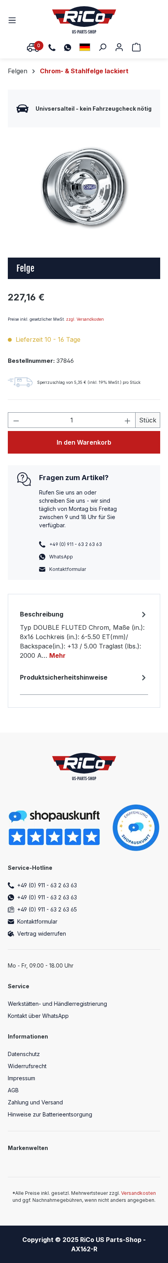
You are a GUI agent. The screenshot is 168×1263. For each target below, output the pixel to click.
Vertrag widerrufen (41, 933)
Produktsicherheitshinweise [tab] (63, 677)
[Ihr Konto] (119, 47)
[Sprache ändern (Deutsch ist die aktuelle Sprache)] (84, 47)
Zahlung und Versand (35, 1102)
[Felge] (84, 187)
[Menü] (14, 19)
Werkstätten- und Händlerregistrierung (57, 1003)
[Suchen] (102, 46)
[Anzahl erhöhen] (128, 420)
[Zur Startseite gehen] (84, 20)
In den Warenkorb (84, 442)
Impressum (21, 1078)
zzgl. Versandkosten (85, 319)
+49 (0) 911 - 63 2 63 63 (47, 885)
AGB (13, 1090)
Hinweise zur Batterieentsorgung (50, 1114)
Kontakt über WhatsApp (38, 1015)
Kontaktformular (67, 569)
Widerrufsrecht (27, 1066)
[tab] (84, 634)
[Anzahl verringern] (16, 420)
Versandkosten (138, 1193)
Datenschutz (24, 1054)
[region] (84, 187)
